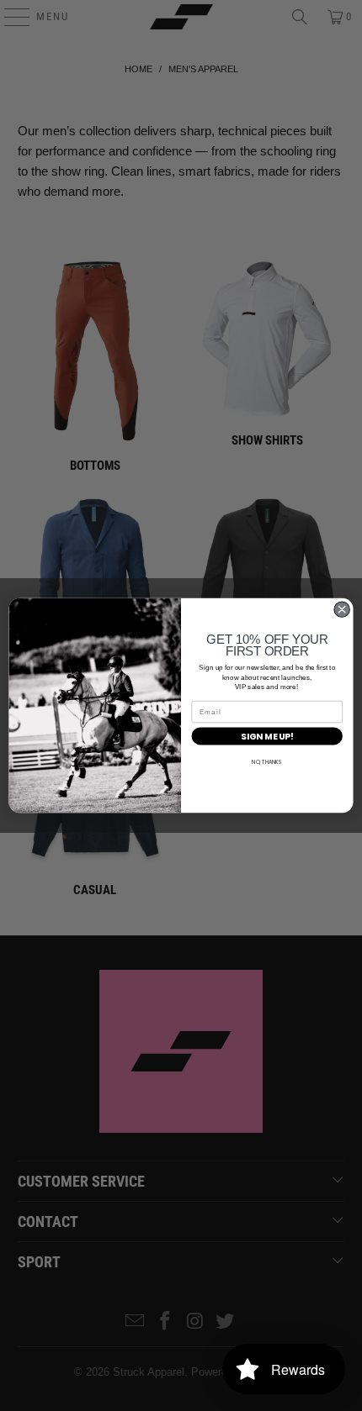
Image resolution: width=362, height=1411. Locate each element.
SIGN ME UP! (267, 736)
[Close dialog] (341, 609)
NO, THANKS (267, 762)
